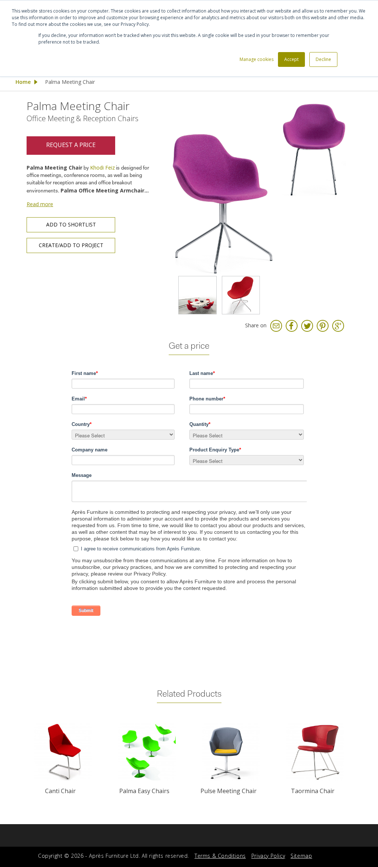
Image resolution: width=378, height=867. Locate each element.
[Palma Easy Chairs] (147, 752)
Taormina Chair (312, 791)
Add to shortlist (71, 224)
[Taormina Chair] (315, 752)
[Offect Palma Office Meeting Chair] (241, 295)
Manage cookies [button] (257, 59)
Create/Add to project (71, 245)
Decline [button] (323, 59)
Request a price (71, 145)
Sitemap (301, 855)
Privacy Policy (268, 855)
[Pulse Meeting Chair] (231, 752)
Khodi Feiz (102, 167)
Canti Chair (60, 791)
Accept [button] (291, 59)
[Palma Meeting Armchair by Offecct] (197, 295)
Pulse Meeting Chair (228, 791)
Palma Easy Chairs (144, 791)
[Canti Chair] (62, 752)
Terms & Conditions (220, 855)
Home (23, 81)
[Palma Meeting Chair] (259, 186)
